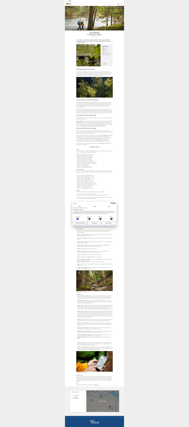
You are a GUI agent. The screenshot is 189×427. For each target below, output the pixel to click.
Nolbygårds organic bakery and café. (99, 125)
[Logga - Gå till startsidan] (69, 4)
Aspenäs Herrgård (79, 121)
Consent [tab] (79, 206)
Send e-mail (76, 397)
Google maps (96, 384)
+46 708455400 (76, 395)
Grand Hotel (101, 143)
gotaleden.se (76, 398)
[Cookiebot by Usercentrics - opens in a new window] (111, 203)
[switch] (89, 219)
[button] (94, 18)
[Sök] (122, 3)
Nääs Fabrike (105, 135)
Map (104, 63)
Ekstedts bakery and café (85, 125)
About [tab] (109, 206)
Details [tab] (94, 206)
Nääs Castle (100, 138)
